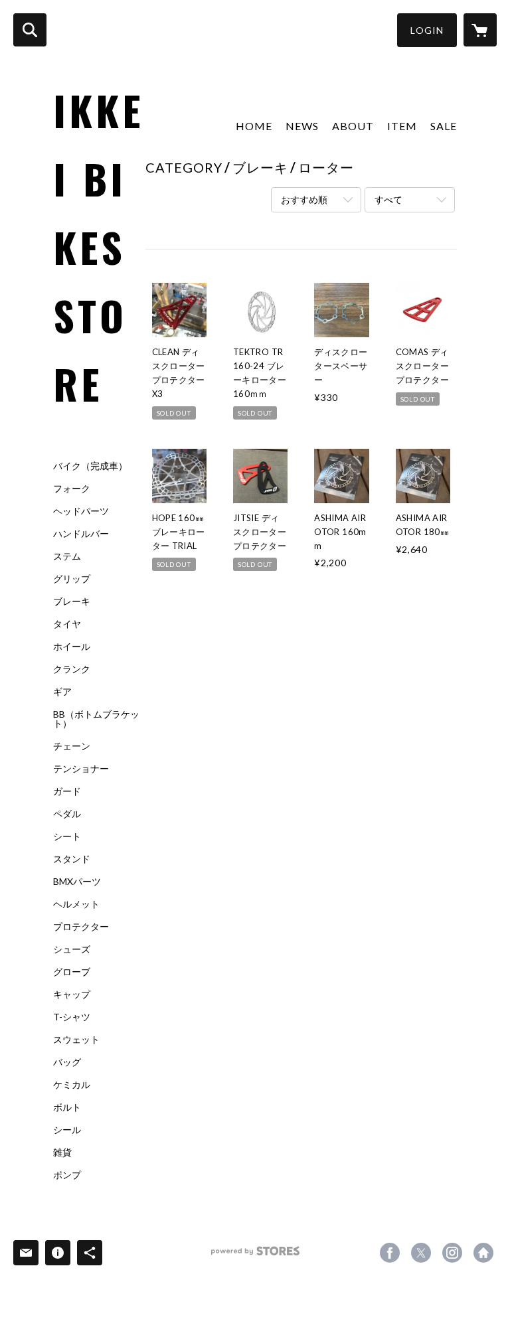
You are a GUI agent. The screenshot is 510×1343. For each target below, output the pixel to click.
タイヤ (67, 624)
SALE (443, 125)
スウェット (76, 1039)
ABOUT (353, 125)
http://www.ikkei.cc (483, 1253)
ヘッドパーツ (81, 511)
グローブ (71, 972)
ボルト (67, 1107)
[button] (427, 30)
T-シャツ (71, 1017)
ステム (67, 556)
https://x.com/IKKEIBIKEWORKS (421, 1253)
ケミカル (71, 1084)
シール (67, 1130)
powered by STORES (255, 1255)
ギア (62, 691)
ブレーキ (71, 601)
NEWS (302, 125)
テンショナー (81, 768)
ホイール (71, 646)
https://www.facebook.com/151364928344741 (390, 1253)
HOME (254, 125)
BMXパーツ (77, 881)
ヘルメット (76, 904)
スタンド (71, 859)
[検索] (29, 29)
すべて (388, 199)
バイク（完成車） (90, 466)
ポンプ (67, 1175)
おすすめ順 (304, 199)
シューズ (71, 949)
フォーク (71, 488)
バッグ (67, 1062)
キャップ (71, 994)
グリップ (71, 579)
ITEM (402, 125)
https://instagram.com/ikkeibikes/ (452, 1253)
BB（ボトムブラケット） (96, 719)
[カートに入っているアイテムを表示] (480, 29)
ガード (67, 791)
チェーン (71, 746)
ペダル (67, 814)
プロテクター (81, 926)
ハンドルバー (81, 533)
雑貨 (62, 1152)
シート (67, 836)
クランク (71, 669)
